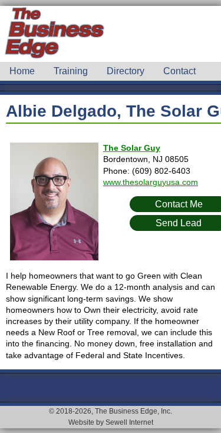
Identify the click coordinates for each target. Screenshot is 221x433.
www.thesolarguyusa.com (150, 182)
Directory (125, 71)
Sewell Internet (129, 422)
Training (71, 71)
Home (22, 71)
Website (81, 422)
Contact (179, 71)
